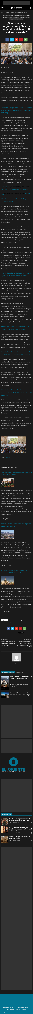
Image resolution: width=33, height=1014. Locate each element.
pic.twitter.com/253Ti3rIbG (20, 189)
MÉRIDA (10, 17)
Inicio (2, 12)
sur (15, 622)
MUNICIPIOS (16, 17)
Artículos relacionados (8, 672)
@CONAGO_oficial (7, 189)
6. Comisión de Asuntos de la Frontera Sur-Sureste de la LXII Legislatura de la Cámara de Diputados (16, 392)
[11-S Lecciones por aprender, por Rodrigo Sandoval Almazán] (5, 680)
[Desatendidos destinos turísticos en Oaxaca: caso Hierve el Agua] (5, 695)
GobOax (7, 458)
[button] (30, 8)
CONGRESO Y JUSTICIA (19, 15)
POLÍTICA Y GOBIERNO (8, 15)
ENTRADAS (27, 15)
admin (10, 822)
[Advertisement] (16, 3)
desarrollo (11, 620)
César (9, 36)
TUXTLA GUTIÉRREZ (19, 19)
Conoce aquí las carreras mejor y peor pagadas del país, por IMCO (8, 643)
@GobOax (6, 186)
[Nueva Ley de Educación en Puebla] (5, 687)
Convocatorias (10, 1009)
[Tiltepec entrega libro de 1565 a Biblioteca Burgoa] (4, 839)
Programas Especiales (8, 1007)
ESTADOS (5, 17)
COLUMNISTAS (4, 683)
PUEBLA (11, 19)
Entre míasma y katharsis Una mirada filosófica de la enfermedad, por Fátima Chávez (20, 829)
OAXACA (22, 17)
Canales (18, 1009)
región (10, 622)
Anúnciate (23, 1009)
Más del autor (19, 672)
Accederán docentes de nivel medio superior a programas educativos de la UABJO (24, 644)
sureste (19, 622)
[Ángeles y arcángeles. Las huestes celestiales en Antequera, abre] (4, 821)
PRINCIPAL (27, 17)
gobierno (23, 620)
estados (17, 620)
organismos (4, 622)
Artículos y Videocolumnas (22, 1007)
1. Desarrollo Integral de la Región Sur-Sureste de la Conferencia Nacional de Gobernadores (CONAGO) (16, 110)
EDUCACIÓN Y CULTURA (4, 688)
